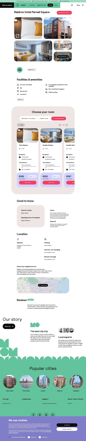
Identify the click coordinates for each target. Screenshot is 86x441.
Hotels (50, 5)
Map (56, 5)
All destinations (7, 403)
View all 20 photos (62, 56)
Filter (22, 125)
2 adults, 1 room (44, 118)
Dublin (23, 5)
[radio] (20, 157)
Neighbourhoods (41, 5)
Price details (22, 179)
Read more (30, 69)
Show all (20, 99)
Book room (28, 182)
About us (7, 326)
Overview (32, 5)
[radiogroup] (27, 158)
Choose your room (63, 12)
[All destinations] (17, 5)
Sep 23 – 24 (31, 176)
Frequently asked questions (49, 403)
